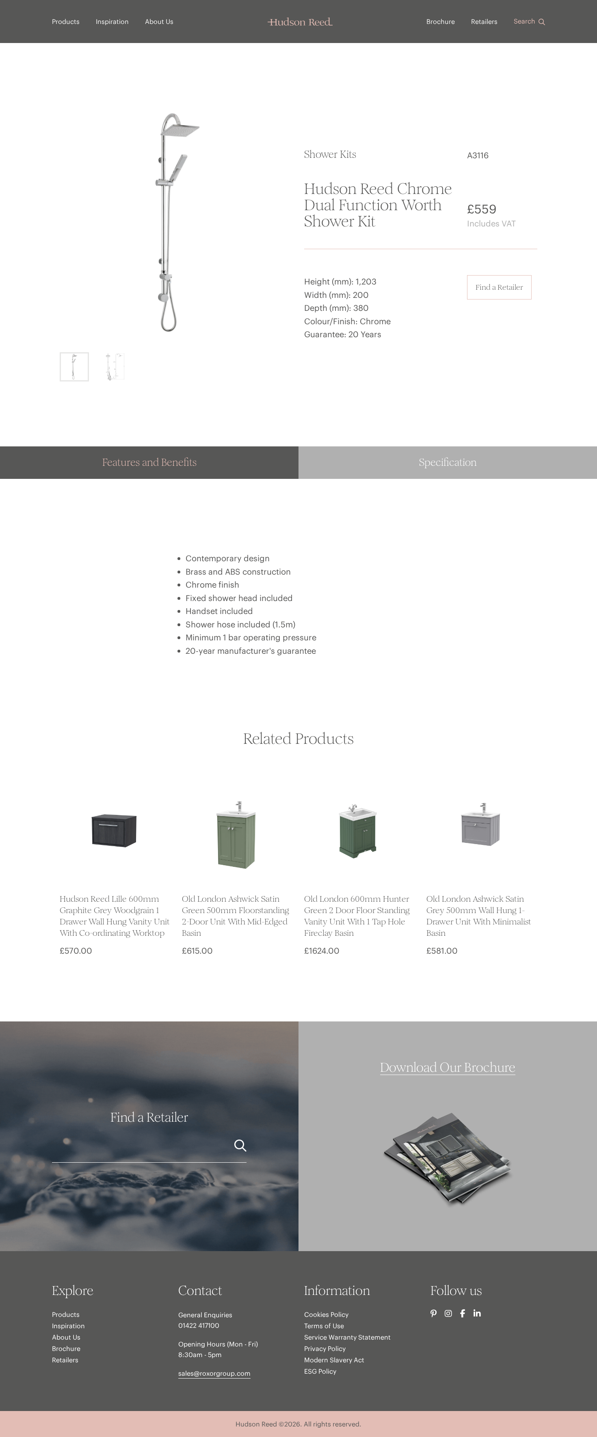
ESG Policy (320, 1371)
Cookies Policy (326, 1314)
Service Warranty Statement (347, 1337)
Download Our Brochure (447, 1067)
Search (525, 21)
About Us (159, 21)
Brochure (440, 21)
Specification (448, 462)
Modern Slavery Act (334, 1360)
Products (66, 21)
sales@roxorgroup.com (214, 1373)
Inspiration (112, 21)
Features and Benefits (149, 462)
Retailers (484, 21)
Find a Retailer (499, 287)
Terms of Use (324, 1326)
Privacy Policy (325, 1348)
